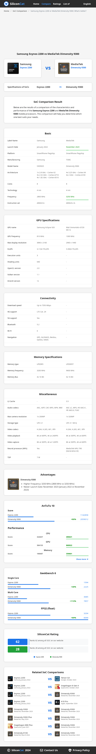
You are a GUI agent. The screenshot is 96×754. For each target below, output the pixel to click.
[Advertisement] (48, 31)
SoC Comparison (20, 11)
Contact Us (51, 750)
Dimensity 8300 (68, 693)
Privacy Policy (81, 750)
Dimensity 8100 (21, 733)
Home (36, 4)
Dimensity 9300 (78, 67)
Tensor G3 (65, 677)
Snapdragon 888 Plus (23, 725)
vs (50, 679)
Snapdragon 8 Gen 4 (70, 685)
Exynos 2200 (26, 67)
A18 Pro (64, 701)
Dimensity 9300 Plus (23, 717)
